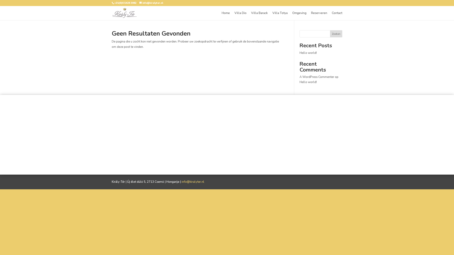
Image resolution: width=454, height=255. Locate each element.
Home (226, 13)
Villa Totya (280, 13)
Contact (337, 13)
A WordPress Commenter (317, 77)
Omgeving (299, 13)
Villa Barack (259, 13)
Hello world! (308, 53)
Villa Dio (240, 13)
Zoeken (336, 34)
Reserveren (319, 13)
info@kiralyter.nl (193, 182)
